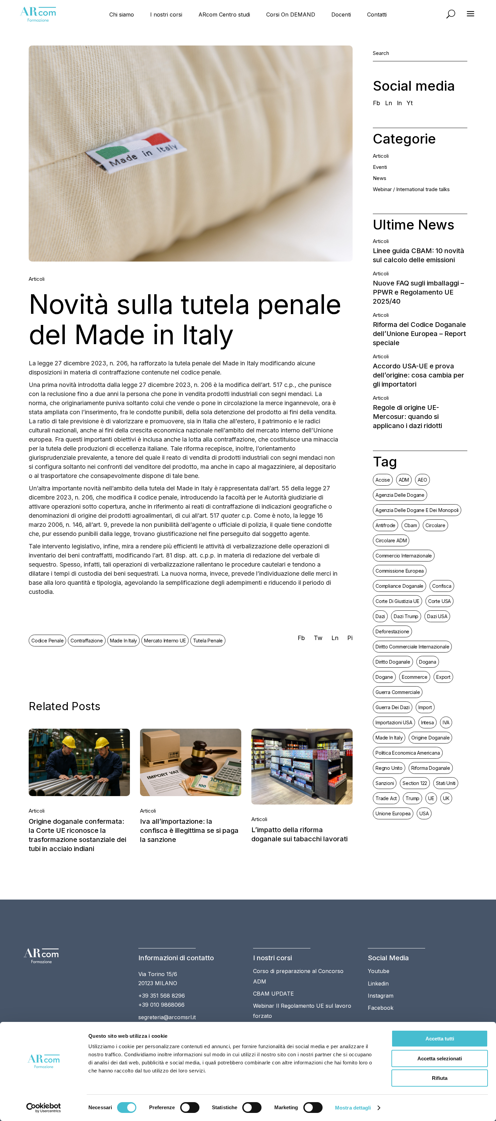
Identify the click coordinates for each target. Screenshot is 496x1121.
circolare (435, 525)
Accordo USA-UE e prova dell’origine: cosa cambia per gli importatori (418, 375)
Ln (388, 103)
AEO (422, 480)
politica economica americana (408, 753)
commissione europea (400, 571)
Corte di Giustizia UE (397, 601)
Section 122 (415, 783)
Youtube (378, 971)
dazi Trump (406, 616)
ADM (404, 480)
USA (424, 813)
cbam (410, 525)
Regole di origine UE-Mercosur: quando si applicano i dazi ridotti (407, 416)
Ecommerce (415, 677)
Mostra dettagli (353, 1108)
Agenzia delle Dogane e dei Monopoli (417, 510)
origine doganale (430, 737)
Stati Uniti (446, 783)
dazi (380, 616)
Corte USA (439, 601)
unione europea (393, 813)
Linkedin (378, 983)
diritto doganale (393, 662)
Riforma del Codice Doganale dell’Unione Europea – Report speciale (419, 334)
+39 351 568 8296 (161, 995)
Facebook (380, 1007)
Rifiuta (439, 1078)
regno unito (389, 768)
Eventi (380, 167)
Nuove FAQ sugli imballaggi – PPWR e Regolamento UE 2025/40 (418, 292)
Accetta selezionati (439, 1058)
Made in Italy (123, 640)
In (399, 103)
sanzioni (385, 783)
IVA (446, 722)
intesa (427, 722)
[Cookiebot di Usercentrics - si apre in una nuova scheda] (43, 1108)
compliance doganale (399, 586)
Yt (410, 103)
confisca (441, 586)
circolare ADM (391, 540)
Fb (376, 103)
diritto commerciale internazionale (412, 646)
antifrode (385, 525)
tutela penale (208, 640)
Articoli (37, 279)
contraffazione (87, 640)
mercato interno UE (165, 640)
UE (431, 798)
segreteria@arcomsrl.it (167, 1017)
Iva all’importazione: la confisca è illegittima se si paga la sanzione (189, 830)
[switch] (189, 1107)
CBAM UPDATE (273, 993)
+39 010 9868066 (161, 1004)
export (443, 677)
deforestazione (392, 631)
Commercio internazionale (404, 555)
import (425, 707)
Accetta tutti (439, 1038)
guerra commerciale (398, 692)
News (379, 178)
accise (383, 480)
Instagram (380, 995)
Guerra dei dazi (393, 707)
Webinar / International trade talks (411, 189)
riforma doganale (430, 768)
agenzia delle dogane (400, 495)
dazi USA (437, 616)
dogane (384, 677)
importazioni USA (394, 722)
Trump (412, 798)
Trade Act (386, 798)
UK (446, 798)
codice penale (47, 640)
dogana (427, 662)
